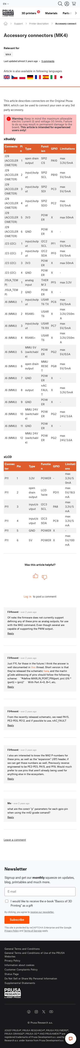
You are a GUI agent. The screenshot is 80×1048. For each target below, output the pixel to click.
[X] (44, 1012)
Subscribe (17, 919)
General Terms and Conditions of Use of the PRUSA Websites (34, 954)
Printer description (39, 23)
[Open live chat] (70, 1038)
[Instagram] (36, 1012)
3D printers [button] (30, 12)
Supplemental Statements (19, 982)
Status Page (11, 974)
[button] (7, 77)
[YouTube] (51, 1012)
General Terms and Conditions (22, 948)
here (46, 670)
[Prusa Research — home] (8, 13)
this (33, 667)
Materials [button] (51, 13)
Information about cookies (19, 965)
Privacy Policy (11, 930)
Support (18, 23)
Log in (27, 596)
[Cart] (74, 4)
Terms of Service (33, 930)
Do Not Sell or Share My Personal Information (30, 978)
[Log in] (67, 4)
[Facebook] (29, 1012)
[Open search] (60, 4)
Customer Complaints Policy (21, 969)
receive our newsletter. (42, 911)
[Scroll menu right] (76, 13)
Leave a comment (15, 839)
